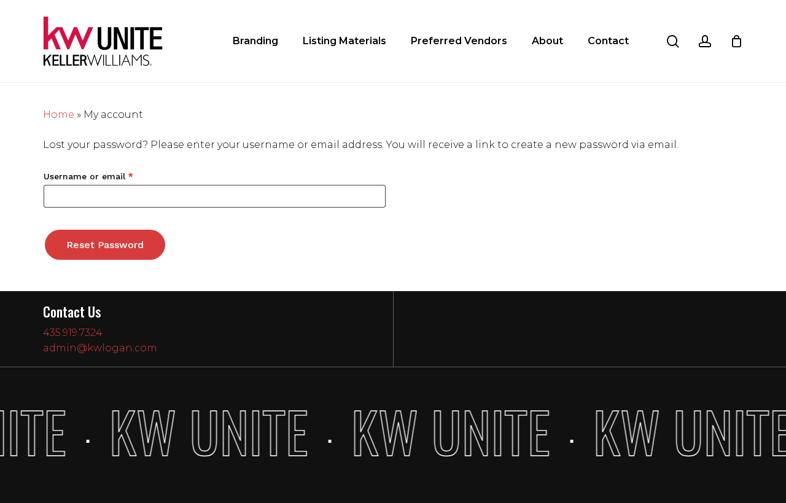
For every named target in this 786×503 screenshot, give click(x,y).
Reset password (105, 245)
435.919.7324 (73, 332)
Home (58, 114)
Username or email (107, 176)
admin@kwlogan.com (100, 348)
